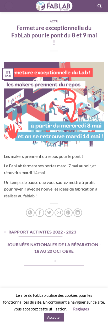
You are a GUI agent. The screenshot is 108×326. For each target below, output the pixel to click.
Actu (54, 21)
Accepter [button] (54, 317)
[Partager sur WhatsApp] (30, 212)
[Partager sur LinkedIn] (77, 212)
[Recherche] (99, 6)
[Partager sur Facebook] (39, 212)
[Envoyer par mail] (59, 212)
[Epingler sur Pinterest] (68, 212)
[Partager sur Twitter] (49, 212)
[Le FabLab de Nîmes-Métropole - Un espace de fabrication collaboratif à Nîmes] (54, 6)
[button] (8, 6)
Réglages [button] (81, 308)
